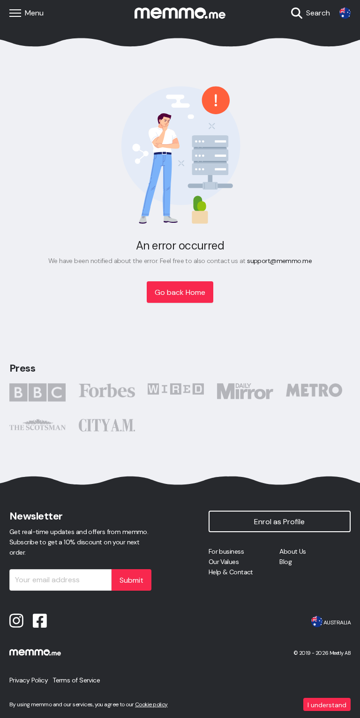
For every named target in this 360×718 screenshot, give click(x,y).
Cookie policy (151, 704)
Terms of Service (76, 680)
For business (226, 551)
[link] (345, 13)
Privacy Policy (28, 680)
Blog (285, 561)
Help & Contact (231, 572)
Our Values (224, 561)
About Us (292, 551)
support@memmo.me (279, 260)
